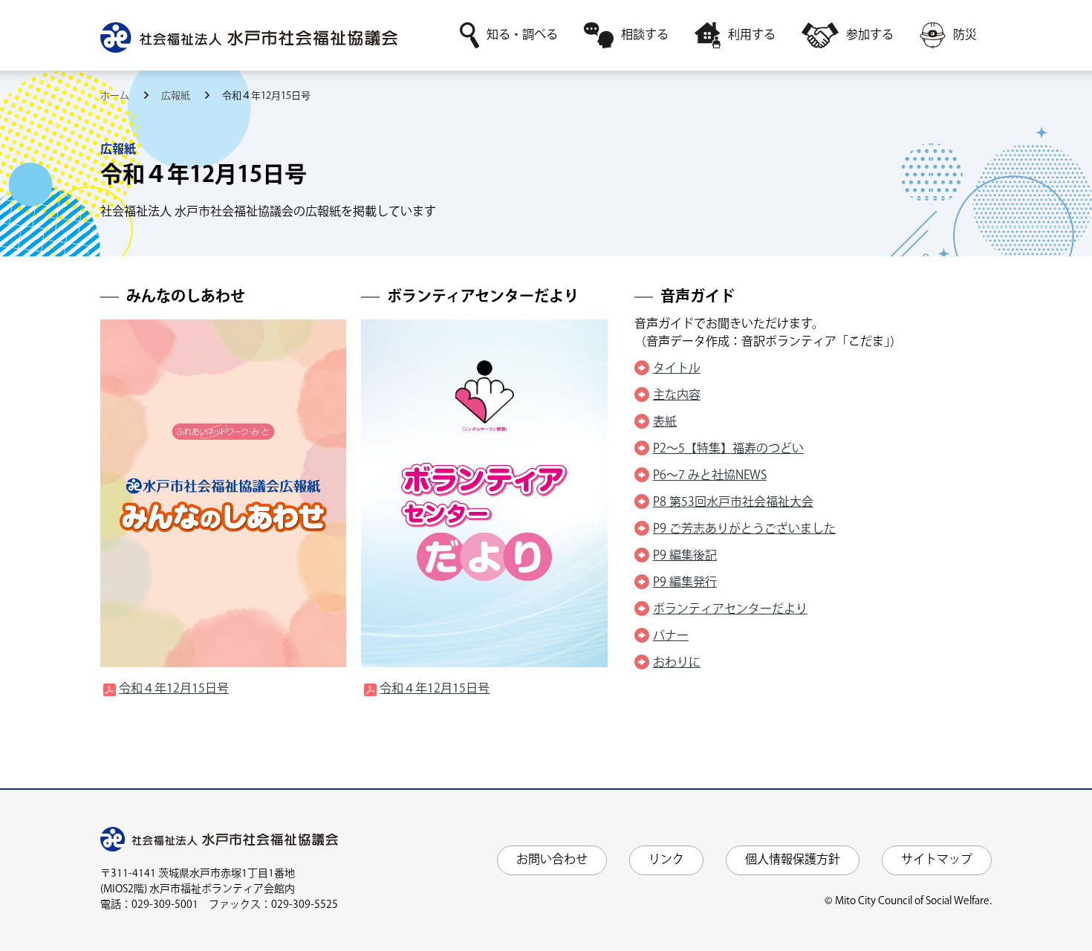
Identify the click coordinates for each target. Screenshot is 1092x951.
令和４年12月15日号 (174, 689)
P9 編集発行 (685, 582)
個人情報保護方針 (792, 860)
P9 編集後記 (685, 556)
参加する (870, 35)
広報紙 (176, 96)
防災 (965, 35)
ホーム (115, 96)
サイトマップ (936, 860)
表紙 (665, 422)
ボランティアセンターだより (730, 609)
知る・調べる (522, 35)
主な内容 (677, 395)
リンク (666, 860)
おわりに (677, 663)
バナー (671, 636)
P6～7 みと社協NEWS (710, 475)
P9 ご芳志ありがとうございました (744, 529)
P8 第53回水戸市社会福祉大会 (733, 502)
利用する (752, 35)
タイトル (677, 368)
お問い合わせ (552, 860)
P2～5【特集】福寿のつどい (728, 449)
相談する (645, 35)
